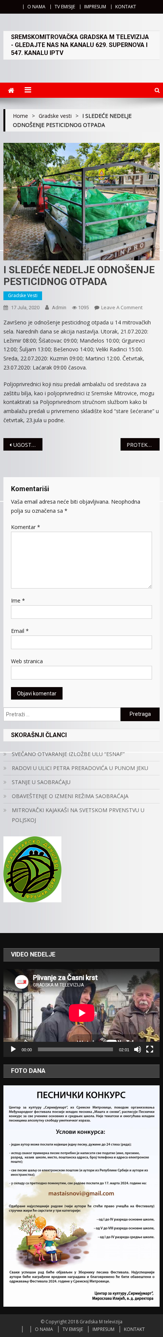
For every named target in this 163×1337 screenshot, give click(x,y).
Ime (18, 600)
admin (59, 307)
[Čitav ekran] (150, 1049)
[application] (81, 1013)
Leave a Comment (122, 307)
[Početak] (13, 1049)
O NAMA (36, 6)
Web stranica (27, 661)
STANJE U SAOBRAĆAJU (41, 782)
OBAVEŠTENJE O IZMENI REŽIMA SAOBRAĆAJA (70, 796)
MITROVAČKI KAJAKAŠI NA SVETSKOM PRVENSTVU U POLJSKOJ (78, 814)
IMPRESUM (95, 6)
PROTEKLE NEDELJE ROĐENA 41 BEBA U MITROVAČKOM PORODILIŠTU (143, 444)
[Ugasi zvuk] (137, 1049)
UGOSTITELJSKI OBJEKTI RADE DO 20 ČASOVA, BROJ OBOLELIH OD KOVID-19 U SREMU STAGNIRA (27, 444)
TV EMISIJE (65, 6)
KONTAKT (125, 6)
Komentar (25, 527)
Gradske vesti (23, 295)
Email (20, 630)
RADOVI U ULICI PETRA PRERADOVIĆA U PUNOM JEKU (80, 768)
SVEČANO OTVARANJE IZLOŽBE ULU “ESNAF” (68, 754)
